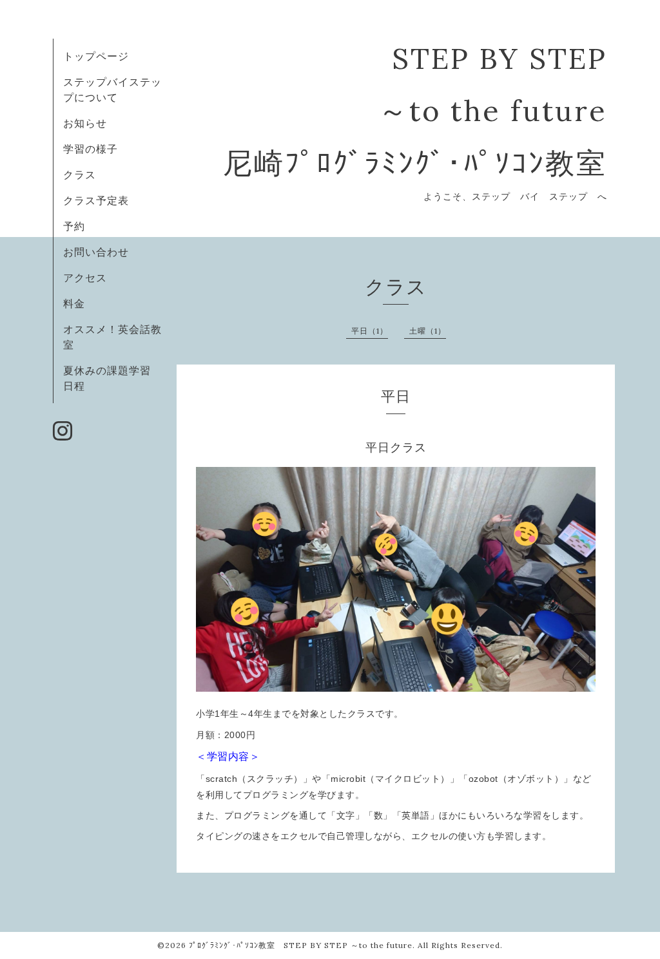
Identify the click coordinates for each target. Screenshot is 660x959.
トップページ (96, 56)
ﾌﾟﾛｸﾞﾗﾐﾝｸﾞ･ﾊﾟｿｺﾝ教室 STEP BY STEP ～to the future (300, 945)
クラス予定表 (96, 200)
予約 (74, 226)
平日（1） (369, 331)
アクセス (85, 277)
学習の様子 (90, 148)
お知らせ (85, 123)
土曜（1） (427, 331)
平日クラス (396, 447)
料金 (74, 303)
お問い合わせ (96, 251)
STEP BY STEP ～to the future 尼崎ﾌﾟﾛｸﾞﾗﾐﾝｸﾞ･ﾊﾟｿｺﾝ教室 (415, 110)
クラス (79, 174)
